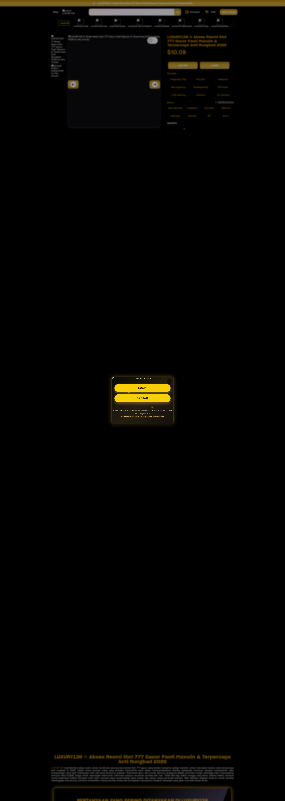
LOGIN (142, 388)
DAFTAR (142, 398)
